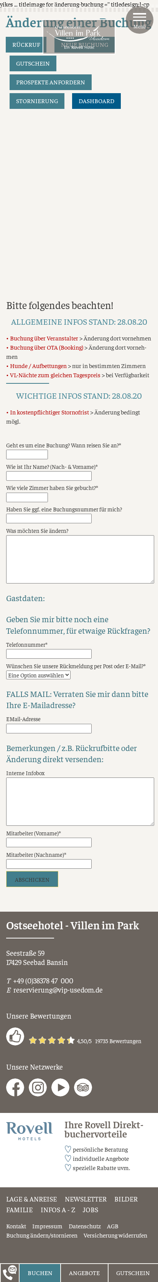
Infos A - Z (58, 1209)
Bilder (126, 1199)
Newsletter (86, 1199)
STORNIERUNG (37, 101)
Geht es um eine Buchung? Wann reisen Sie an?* (63, 445)
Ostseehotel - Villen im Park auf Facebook (15, 1087)
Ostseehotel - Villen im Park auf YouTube (60, 1087)
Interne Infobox (25, 772)
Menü (139, 26)
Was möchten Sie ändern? (37, 530)
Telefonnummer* (27, 644)
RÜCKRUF (26, 44)
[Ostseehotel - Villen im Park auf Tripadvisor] (83, 1087)
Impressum (47, 1225)
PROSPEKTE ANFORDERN (50, 82)
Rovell (14, 1127)
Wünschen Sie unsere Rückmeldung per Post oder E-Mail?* (76, 665)
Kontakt (16, 1225)
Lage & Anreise (31, 1199)
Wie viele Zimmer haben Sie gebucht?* (52, 487)
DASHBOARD (96, 101)
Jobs (90, 1209)
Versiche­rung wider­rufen (115, 1235)
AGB (112, 1225)
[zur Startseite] (79, 36)
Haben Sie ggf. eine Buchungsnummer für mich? (64, 509)
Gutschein (133, 1272)
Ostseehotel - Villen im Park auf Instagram (38, 1087)
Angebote (84, 1272)
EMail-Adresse (23, 718)
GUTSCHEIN (33, 63)
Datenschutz (85, 1225)
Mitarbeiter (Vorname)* (33, 833)
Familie (19, 1209)
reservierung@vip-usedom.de (58, 989)
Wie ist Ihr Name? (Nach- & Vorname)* (52, 466)
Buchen (40, 1272)
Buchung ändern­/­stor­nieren (41, 1235)
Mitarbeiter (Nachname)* (36, 854)
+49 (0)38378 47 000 (43, 980)
